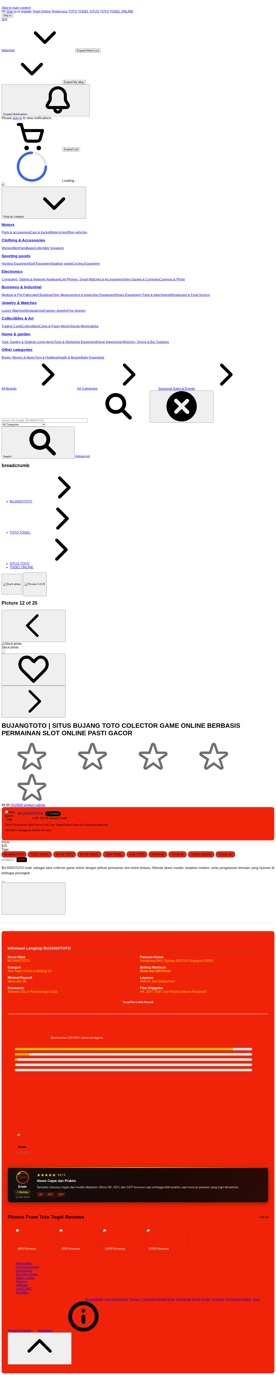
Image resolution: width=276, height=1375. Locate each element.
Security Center (27, 1274)
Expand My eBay (74, 82)
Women (7, 248)
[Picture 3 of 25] (35, 584)
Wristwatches (34, 310)
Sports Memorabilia (84, 326)
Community (24, 1270)
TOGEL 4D (225, 854)
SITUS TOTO (99, 11)
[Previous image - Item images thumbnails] (33, 626)
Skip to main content (16, 7)
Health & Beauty (69, 357)
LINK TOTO (136, 854)
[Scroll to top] (40, 1348)
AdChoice (45, 1330)
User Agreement (116, 1299)
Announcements (27, 1267)
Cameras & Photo (172, 279)
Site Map (22, 1292)
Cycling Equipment (86, 263)
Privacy (135, 1299)
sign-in (17, 118)
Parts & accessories (16, 232)
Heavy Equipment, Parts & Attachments (143, 295)
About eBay (24, 1263)
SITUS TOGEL (89, 854)
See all (263, 1217)
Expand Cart (71, 149)
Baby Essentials (92, 357)
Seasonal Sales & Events (176, 388)
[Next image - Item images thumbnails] (33, 702)
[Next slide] (264, 1241)
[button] (38, 442)
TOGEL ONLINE (121, 11)
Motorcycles (57, 232)
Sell (4, 19)
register (26, 11)
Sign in (11, 11)
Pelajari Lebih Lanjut (253, 1025)
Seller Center (25, 1278)
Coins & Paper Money (55, 326)
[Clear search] (182, 407)
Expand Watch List (88, 50)
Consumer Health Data (158, 1299)
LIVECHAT (24, 1289)
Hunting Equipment (15, 263)
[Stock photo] (12, 584)
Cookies (218, 1299)
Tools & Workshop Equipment (75, 342)
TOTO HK (177, 854)
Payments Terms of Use (193, 1299)
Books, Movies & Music (18, 357)
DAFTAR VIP (14, 835)
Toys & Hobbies (46, 357)
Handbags (26, 248)
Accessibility (94, 1299)
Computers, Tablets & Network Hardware (31, 279)
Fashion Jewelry (55, 310)
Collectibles (30, 326)
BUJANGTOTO (14, 854)
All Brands (9, 388)
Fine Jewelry (76, 310)
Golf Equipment (40, 263)
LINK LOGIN (31, 835)
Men (16, 248)
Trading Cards (12, 326)
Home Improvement (110, 342)
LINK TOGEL (114, 854)
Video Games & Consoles (140, 279)
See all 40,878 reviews (252, 1118)
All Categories (87, 388)
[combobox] (44, 420)
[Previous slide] (11, 1241)
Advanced (82, 456)
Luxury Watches (13, 310)
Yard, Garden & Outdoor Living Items (28, 342)
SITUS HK (157, 854)
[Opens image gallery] (3, 651)
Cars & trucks (39, 232)
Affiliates (22, 1285)
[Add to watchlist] (33, 669)
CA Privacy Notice (238, 1299)
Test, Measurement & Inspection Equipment (84, 295)
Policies (21, 1281)
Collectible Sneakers (49, 248)
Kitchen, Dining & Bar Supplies (146, 342)
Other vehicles (76, 232)
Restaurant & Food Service (190, 295)
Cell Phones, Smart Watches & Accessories (91, 279)
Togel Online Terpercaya (50, 11)
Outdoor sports (62, 263)
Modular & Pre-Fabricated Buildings (27, 295)
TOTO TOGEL (78, 11)
